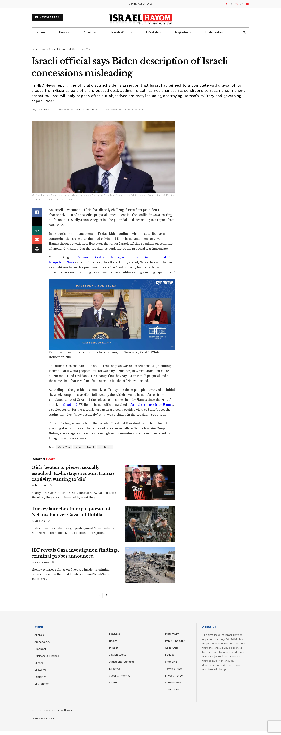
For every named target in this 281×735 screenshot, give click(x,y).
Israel (54, 49)
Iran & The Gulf (175, 640)
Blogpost (40, 648)
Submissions (173, 682)
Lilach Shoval (42, 562)
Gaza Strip (172, 647)
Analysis (39, 634)
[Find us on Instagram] (237, 4)
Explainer (40, 676)
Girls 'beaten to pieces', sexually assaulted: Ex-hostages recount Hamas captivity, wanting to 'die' (73, 473)
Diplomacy (172, 633)
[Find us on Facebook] (226, 4)
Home (41, 32)
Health (113, 640)
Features (114, 633)
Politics (169, 654)
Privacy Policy (174, 675)
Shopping (171, 661)
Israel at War (68, 49)
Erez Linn (43, 109)
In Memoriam (214, 32)
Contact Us (172, 689)
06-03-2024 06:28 (86, 109)
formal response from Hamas (151, 404)
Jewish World (117, 654)
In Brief (113, 647)
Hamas (79, 447)
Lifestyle (114, 668)
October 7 (70, 404)
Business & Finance (46, 655)
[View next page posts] (107, 595)
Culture (39, 662)
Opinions (89, 32)
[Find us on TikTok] (241, 4)
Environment (42, 683)
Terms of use (173, 668)
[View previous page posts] (100, 595)
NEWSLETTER (49, 17)
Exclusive (40, 669)
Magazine (181, 32)
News (63, 32)
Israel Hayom (64, 710)
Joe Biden (105, 447)
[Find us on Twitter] (231, 4)
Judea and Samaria (121, 661)
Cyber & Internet (119, 675)
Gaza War (85, 49)
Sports (113, 682)
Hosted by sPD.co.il (43, 718)
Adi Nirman (41, 485)
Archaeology (42, 641)
